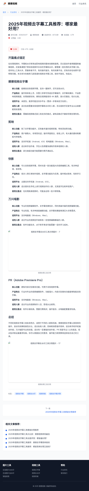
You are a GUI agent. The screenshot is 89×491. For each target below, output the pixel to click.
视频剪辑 (42, 394)
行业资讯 (82, 4)
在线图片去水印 (8, 470)
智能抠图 (6, 476)
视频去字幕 (20, 394)
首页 (74, 4)
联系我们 (64, 473)
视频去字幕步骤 (55, 394)
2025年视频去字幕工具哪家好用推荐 (60, 412)
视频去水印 (31, 394)
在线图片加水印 (8, 473)
